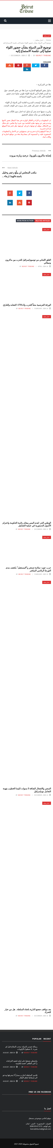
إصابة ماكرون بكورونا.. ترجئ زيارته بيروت (30, 155)
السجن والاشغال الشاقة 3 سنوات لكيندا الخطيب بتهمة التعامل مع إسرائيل (27, 790)
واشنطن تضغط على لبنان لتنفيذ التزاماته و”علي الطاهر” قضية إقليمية (21, 1062)
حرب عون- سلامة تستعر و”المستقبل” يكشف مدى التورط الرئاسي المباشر (28, 569)
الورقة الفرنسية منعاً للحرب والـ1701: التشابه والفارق (27, 304)
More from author (25, 220)
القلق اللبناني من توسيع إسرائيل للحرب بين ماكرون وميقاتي (28, 261)
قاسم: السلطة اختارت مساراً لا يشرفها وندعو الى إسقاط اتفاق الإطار (20, 1076)
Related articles (43, 220)
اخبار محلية (47, 36)
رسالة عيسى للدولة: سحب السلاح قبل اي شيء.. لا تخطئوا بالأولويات (21, 1047)
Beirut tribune (43, 55)
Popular (36, 1038)
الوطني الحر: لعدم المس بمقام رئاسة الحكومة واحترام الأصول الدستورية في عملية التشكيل (27, 524)
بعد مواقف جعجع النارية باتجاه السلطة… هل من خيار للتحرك (28, 1011)
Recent (47, 1038)
